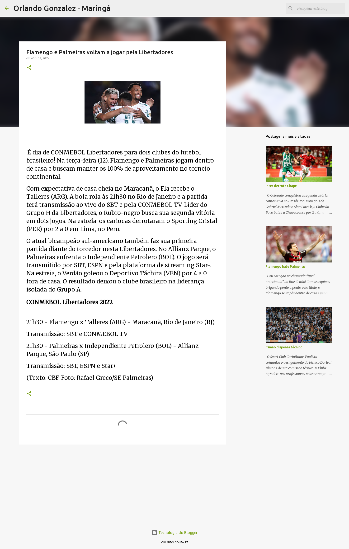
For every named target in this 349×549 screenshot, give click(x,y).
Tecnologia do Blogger (177, 532)
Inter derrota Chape (281, 186)
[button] (29, 68)
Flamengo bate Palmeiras (285, 266)
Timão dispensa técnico (284, 347)
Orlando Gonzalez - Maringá (61, 8)
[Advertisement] (122, 485)
